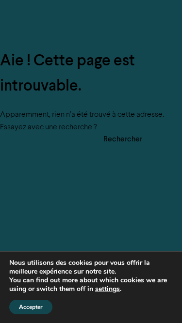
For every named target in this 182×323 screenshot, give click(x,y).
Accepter (31, 307)
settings (107, 289)
